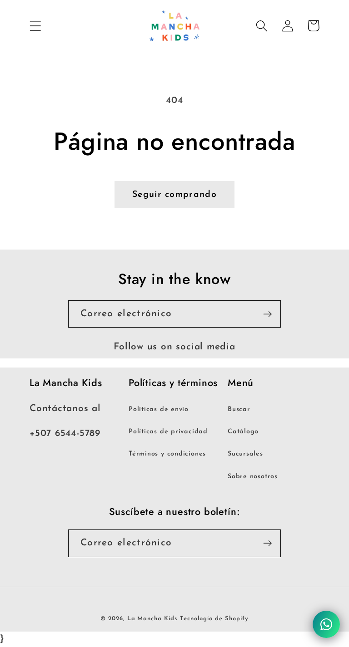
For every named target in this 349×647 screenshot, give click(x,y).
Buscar (239, 409)
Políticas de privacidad (168, 431)
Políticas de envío (159, 409)
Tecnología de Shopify (214, 619)
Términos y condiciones (167, 454)
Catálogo (243, 431)
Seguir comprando (174, 194)
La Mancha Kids (152, 619)
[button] (35, 26)
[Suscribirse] (267, 314)
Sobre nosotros (253, 476)
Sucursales (245, 454)
